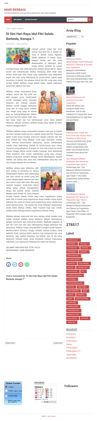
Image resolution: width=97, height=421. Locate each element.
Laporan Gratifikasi (75, 275)
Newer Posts (10, 343)
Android (70, 295)
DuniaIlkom (71, 337)
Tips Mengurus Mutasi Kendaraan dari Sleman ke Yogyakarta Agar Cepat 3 (77, 197)
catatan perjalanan (75, 283)
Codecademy (71, 341)
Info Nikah (17, 19)
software (84, 318)
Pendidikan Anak (73, 310)
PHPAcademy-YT (73, 351)
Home (6, 3)
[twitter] (14, 264)
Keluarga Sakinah (74, 259)
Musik (85, 291)
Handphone (72, 302)
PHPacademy (72, 348)
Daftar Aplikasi (31, 19)
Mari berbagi (15, 9)
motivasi (71, 287)
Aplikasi (70, 267)
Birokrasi (81, 295)
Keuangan (83, 252)
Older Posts (58, 343)
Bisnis (70, 299)
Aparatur (85, 248)
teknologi (71, 322)
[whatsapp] (27, 264)
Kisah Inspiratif (73, 291)
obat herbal (82, 287)
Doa (83, 271)
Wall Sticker (72, 318)
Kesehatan (71, 244)
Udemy (69, 344)
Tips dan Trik (72, 248)
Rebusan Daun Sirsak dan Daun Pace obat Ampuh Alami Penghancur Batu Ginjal (78, 135)
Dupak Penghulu (73, 255)
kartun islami (72, 271)
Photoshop (72, 279)
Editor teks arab (82, 299)
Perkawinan (72, 252)
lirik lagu (83, 244)
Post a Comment (22, 44)
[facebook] (8, 264)
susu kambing (84, 263)
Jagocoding (71, 354)
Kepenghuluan (73, 240)
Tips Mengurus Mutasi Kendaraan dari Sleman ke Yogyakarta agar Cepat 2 (77, 162)
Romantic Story (73, 314)
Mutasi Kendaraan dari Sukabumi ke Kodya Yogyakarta (75, 100)
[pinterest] (20, 264)
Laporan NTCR (82, 267)
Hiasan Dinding (73, 306)
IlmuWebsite (71, 358)
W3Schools (71, 334)
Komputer (71, 263)
